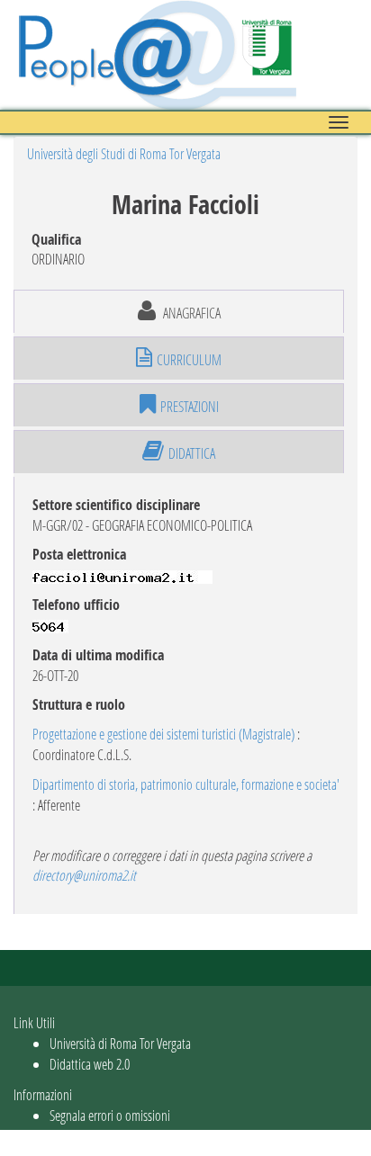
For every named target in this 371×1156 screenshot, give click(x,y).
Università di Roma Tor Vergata (120, 1043)
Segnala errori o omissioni (110, 1115)
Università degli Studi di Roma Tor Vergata (124, 153)
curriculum (189, 359)
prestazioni (189, 406)
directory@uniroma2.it (84, 874)
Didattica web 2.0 (90, 1063)
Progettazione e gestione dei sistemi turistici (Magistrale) (163, 733)
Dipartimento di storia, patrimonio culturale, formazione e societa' (185, 784)
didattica (191, 453)
